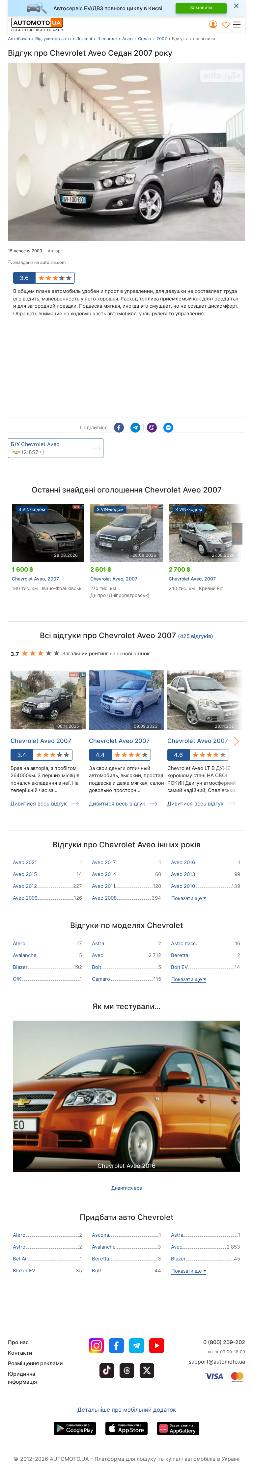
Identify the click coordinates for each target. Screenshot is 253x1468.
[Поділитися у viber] (152, 428)
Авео (127, 38)
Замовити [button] (201, 7)
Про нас (18, 1342)
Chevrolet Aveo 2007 (41, 740)
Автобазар (19, 38)
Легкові (84, 38)
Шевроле (107, 38)
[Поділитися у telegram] (135, 428)
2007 (161, 38)
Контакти (20, 1352)
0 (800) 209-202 (224, 1342)
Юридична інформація (22, 1377)
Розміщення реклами (35, 1363)
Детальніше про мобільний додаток (126, 1409)
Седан (144, 38)
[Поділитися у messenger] (168, 428)
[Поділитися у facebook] (119, 428)
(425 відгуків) (195, 636)
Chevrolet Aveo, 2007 (35, 578)
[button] (238, 24)
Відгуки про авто (53, 38)
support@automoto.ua (217, 1361)
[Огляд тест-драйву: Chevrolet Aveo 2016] (126, 1111)
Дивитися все (126, 1188)
